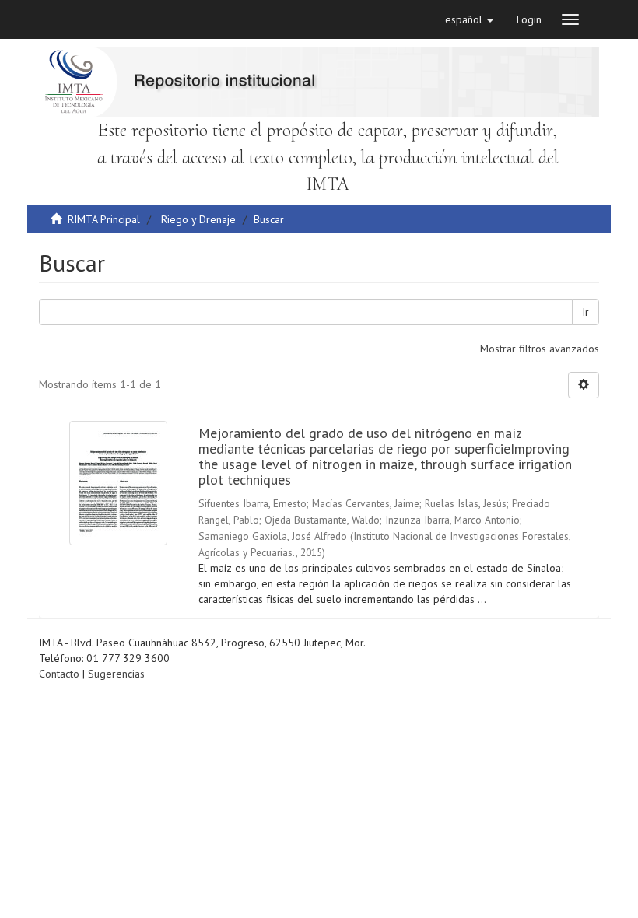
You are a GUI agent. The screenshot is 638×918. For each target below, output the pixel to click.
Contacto (59, 674)
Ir (585, 312)
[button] (469, 19)
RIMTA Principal (104, 219)
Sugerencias (116, 674)
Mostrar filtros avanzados (539, 349)
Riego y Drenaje (198, 219)
